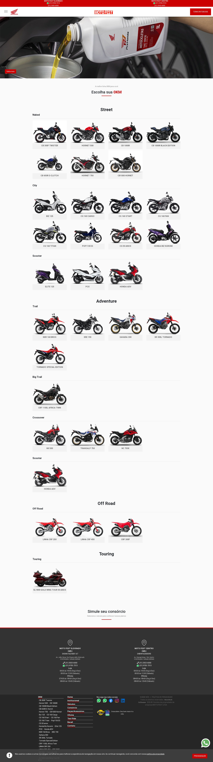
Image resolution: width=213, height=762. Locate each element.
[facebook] (111, 701)
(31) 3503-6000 (53, 5)
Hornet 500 (43, 703)
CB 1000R (53, 703)
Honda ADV (48, 729)
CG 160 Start (44, 718)
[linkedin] (123, 701)
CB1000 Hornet (56, 712)
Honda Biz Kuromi (46, 726)
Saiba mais (11, 71)
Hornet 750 (43, 712)
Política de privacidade (162, 697)
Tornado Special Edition (48, 741)
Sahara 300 (43, 735)
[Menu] (6, 12)
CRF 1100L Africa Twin (48, 744)
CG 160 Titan (44, 721)
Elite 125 (58, 726)
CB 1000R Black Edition (48, 706)
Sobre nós (144, 697)
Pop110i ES (55, 721)
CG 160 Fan (55, 718)
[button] (80, 700)
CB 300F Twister (45, 700)
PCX (40, 729)
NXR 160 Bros (44, 732)
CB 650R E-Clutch (46, 709)
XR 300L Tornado (46, 738)
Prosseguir (200, 756)
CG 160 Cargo (52, 715)
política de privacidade (155, 754)
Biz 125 (42, 715)
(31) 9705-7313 (54, 3)
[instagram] (117, 701)
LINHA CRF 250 (44, 746)
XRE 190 (55, 732)
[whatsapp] (99, 701)
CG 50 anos (43, 723)
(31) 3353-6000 (159, 5)
